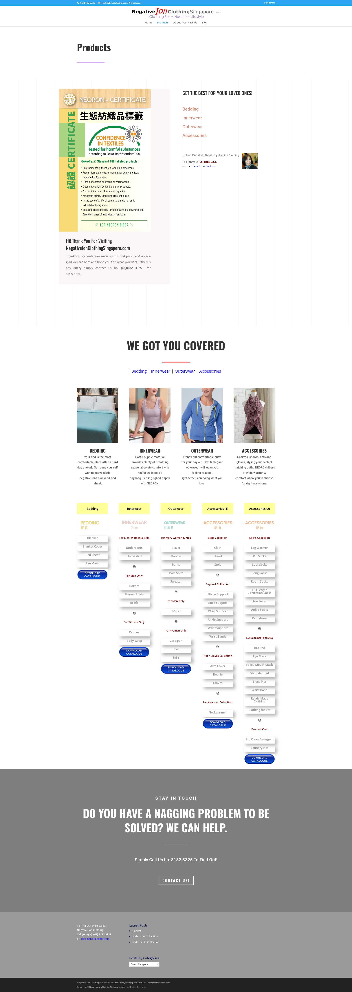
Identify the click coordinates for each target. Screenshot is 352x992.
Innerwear (192, 117)
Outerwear (192, 126)
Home (148, 22)
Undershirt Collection (145, 936)
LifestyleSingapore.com (158, 982)
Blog (204, 22)
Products (162, 22)
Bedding (190, 109)
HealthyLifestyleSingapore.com (126, 982)
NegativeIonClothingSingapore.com (107, 987)
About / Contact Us (185, 22)
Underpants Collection (145, 942)
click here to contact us (200, 166)
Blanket (136, 931)
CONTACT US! (176, 880)
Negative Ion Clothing (88, 982)
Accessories (194, 135)
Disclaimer (269, 3)
